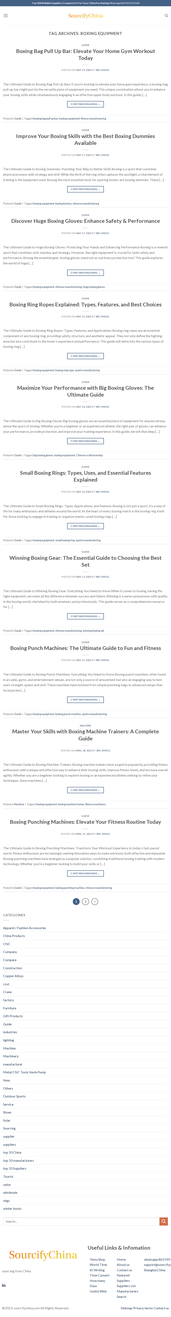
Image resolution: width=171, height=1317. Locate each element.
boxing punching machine (69, 887)
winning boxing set (93, 630)
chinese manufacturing (86, 203)
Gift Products (13, 1016)
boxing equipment (69, 118)
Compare (9, 960)
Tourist (8, 1176)
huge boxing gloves (94, 287)
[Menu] (5, 15)
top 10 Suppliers (14, 1168)
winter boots (12, 1208)
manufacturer (13, 1064)
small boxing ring (65, 540)
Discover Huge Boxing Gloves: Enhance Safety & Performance (85, 221)
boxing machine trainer (71, 804)
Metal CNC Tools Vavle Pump (24, 1072)
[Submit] (164, 1221)
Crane (7, 992)
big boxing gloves (43, 455)
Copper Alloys (13, 976)
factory (8, 1000)
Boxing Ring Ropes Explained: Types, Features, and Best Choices (85, 304)
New (6, 1080)
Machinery (11, 1056)
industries (10, 1032)
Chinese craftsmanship (89, 455)
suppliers (9, 1144)
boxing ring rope (64, 370)
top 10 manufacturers (18, 1160)
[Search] (166, 16)
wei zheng (102, 70)
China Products (14, 936)
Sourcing (9, 1128)
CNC (6, 944)
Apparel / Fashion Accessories (24, 928)
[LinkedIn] (42, 1284)
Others (8, 1088)
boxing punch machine (68, 714)
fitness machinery (95, 804)
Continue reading (85, 104)
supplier (9, 1136)
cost (6, 984)
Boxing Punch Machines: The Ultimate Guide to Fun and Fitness (85, 648)
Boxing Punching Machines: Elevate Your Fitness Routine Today (85, 822)
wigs (6, 1200)
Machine (85, 725)
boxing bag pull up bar (45, 118)
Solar (6, 1120)
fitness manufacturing (93, 118)
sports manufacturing (87, 370)
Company (10, 952)
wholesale (10, 1192)
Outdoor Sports (14, 1096)
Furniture (9, 1008)
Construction (12, 968)
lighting (8, 1040)
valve (7, 1184)
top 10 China (12, 1152)
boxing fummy (63, 203)
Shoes (7, 1112)
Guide (85, 45)
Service (8, 1104)
